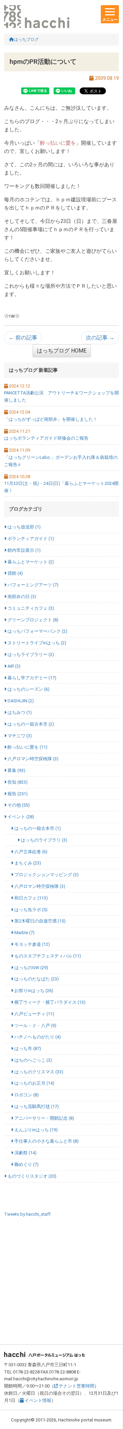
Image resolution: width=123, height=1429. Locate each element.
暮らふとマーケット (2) (30, 561)
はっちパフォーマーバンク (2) (36, 631)
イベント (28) (20, 816)
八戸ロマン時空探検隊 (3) (32, 758)
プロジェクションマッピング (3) (46, 874)
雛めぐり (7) (26, 1164)
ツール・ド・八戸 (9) (34, 1025)
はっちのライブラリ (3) (43, 840)
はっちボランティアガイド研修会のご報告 (46, 438)
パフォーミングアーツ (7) (32, 584)
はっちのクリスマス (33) (38, 1071)
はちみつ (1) (19, 712)
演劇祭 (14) (25, 1152)
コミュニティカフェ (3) (30, 608)
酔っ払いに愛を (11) (26, 747)
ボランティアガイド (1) (30, 538)
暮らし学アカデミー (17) (31, 677)
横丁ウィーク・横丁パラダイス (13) (49, 1002)
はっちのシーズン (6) (28, 689)
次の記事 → (100, 337)
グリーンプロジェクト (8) (32, 619)
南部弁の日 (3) (21, 596)
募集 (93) (15, 770)
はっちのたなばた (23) (36, 978)
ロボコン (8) (26, 1094)
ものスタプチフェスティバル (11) (47, 955)
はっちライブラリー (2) (30, 654)
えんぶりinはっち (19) (35, 1129)
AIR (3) (13, 666)
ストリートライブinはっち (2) (36, 642)
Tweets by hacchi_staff (27, 1214)
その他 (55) (18, 805)
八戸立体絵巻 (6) (30, 851)
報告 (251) (17, 793)
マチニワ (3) (19, 735)
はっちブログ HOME (61, 350)
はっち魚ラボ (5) (30, 909)
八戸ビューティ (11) (33, 1013)
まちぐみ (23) (27, 863)
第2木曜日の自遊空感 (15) (39, 921)
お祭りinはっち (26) (33, 990)
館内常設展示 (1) (23, 550)
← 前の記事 (23, 337)
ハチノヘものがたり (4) (37, 1036)
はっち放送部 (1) (23, 526)
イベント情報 (37, 1400)
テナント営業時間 (76, 1386)
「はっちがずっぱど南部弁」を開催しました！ (50, 419)
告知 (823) (17, 782)
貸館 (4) (14, 573)
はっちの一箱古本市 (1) (37, 828)
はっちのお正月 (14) (33, 1083)
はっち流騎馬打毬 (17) (36, 1106)
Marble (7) (24, 932)
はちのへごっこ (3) (32, 1060)
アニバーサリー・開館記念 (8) (43, 1118)
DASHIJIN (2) (20, 700)
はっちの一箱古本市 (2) (30, 724)
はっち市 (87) (27, 1048)
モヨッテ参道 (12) (31, 944)
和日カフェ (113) (30, 898)
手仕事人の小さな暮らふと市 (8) (46, 1141)
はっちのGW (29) (30, 967)
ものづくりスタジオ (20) (31, 1176)
